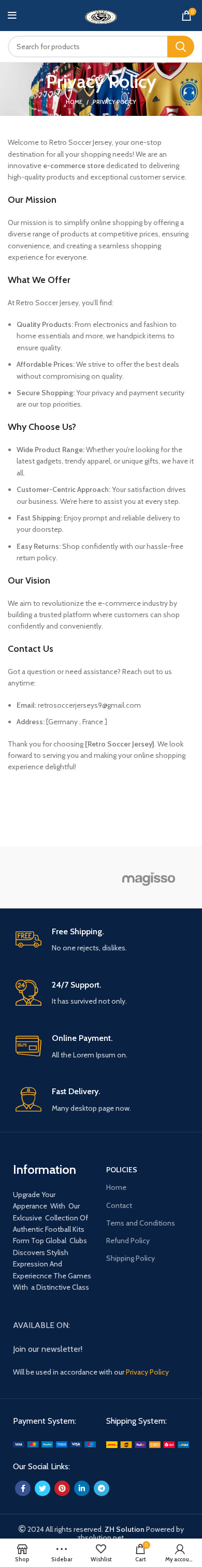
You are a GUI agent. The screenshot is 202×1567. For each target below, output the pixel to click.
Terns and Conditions (140, 1223)
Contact (119, 1205)
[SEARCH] (180, 46)
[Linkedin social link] (82, 1488)
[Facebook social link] (23, 1488)
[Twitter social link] (42, 1488)
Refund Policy (128, 1240)
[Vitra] (53, 877)
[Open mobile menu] (12, 15)
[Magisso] (149, 877)
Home (74, 102)
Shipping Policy (130, 1258)
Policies (121, 1169)
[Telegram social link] (101, 1488)
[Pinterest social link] (62, 1488)
